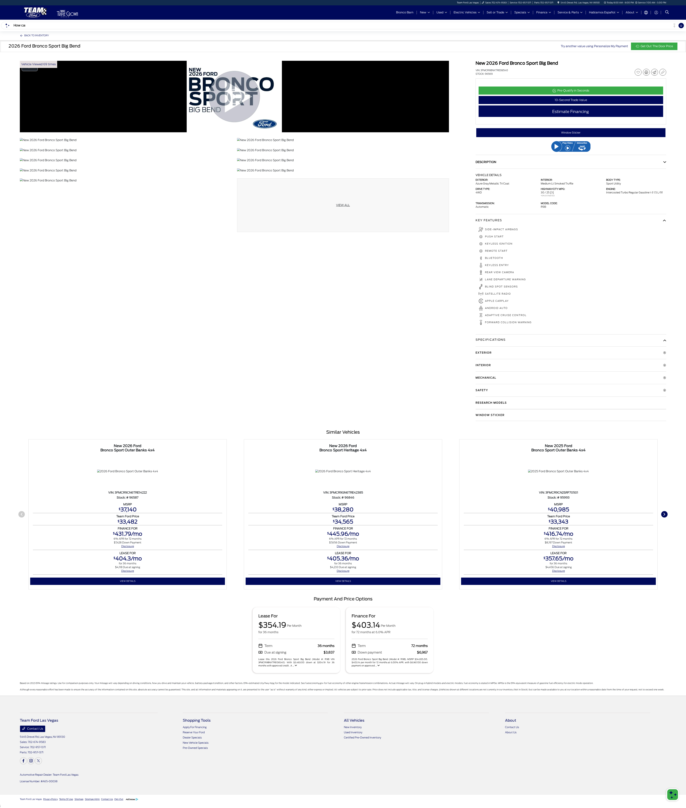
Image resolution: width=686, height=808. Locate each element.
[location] (558, 2)
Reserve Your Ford (194, 732)
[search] (667, 12)
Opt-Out (118, 799)
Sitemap (78, 799)
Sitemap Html (92, 799)
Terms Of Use (66, 799)
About (510, 720)
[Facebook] (23, 760)
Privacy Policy (50, 799)
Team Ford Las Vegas (31, 799)
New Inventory (353, 727)
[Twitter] (38, 760)
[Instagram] (30, 760)
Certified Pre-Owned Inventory (362, 737)
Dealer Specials (192, 737)
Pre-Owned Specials (195, 748)
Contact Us (34, 728)
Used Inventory (353, 732)
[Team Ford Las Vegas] (34, 12)
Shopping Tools (197, 720)
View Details (127, 581)
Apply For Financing (195, 727)
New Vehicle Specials (195, 742)
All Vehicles (354, 720)
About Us (510, 732)
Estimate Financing (570, 111)
